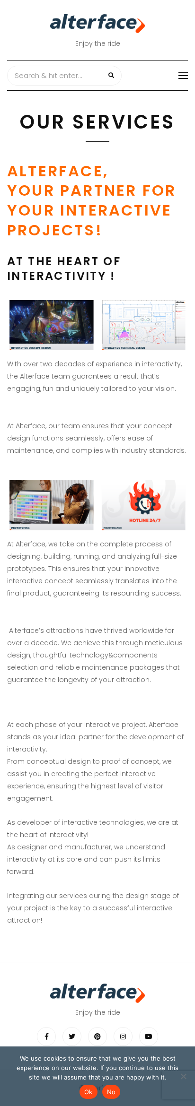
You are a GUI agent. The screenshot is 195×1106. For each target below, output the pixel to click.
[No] (183, 1076)
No (111, 1092)
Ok (88, 1092)
